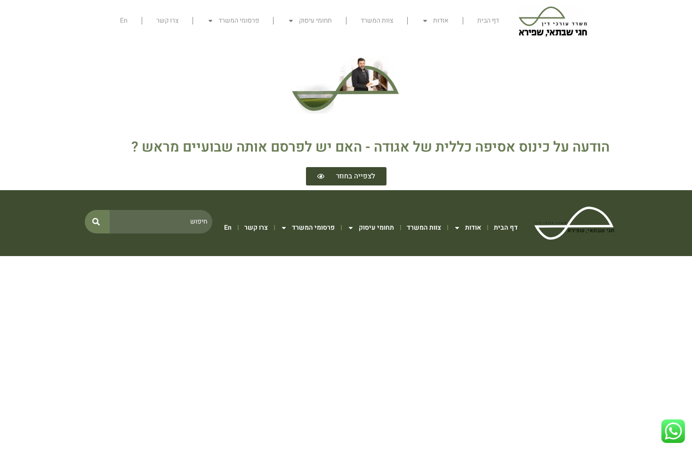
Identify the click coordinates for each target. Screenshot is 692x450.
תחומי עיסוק (315, 20)
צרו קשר (167, 20)
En (124, 20)
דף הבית (488, 20)
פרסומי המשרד (238, 20)
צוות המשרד (377, 20)
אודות (441, 20)
